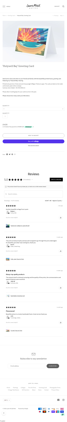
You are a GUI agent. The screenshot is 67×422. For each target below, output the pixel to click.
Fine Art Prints (32, 387)
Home (4, 15)
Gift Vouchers (25, 390)
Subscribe (53, 366)
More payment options (33, 145)
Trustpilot (2, 421)
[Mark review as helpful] (61, 217)
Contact (46, 390)
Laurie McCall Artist (11, 408)
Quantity (6, 105)
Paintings (15, 387)
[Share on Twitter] (9, 155)
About (33, 390)
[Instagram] (63, 400)
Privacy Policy (55, 390)
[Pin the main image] (12, 155)
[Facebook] (58, 400)
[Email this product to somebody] (14, 155)
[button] (32, 180)
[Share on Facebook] (7, 155)
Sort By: (48, 201)
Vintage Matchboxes (13, 390)
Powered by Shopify (23, 408)
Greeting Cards (11, 15)
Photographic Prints (55, 387)
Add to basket (33, 135)
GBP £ (6, 400)
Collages (23, 387)
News (39, 390)
